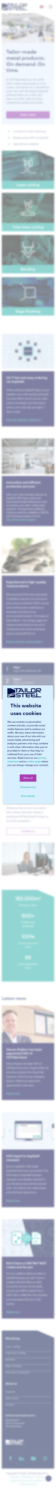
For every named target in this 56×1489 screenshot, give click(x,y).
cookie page (34, 761)
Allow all (28, 778)
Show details (28, 796)
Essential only (28, 787)
